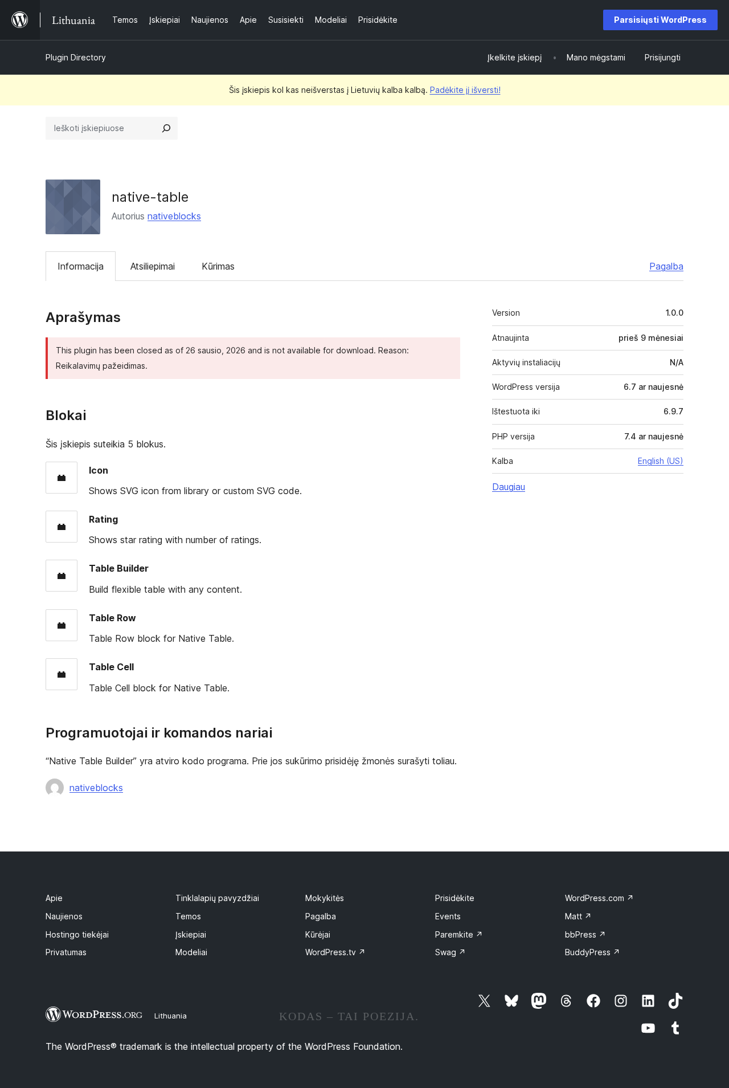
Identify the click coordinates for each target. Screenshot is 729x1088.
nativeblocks (174, 216)
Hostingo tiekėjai (77, 934)
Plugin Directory (76, 57)
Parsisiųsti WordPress (660, 20)
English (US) (660, 461)
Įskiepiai (190, 934)
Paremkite (459, 934)
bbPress (585, 934)
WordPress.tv (335, 952)
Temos (188, 916)
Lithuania (170, 1015)
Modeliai (191, 952)
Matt (578, 916)
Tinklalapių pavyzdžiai (217, 898)
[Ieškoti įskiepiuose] (166, 128)
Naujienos (64, 916)
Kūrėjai (317, 934)
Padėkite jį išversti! (465, 90)
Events (448, 916)
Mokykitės (324, 898)
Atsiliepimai (152, 266)
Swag (450, 952)
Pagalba (666, 266)
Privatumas (66, 952)
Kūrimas (218, 266)
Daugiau (508, 486)
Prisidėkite (454, 898)
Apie (54, 898)
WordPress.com (599, 898)
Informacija (81, 266)
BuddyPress (592, 952)
